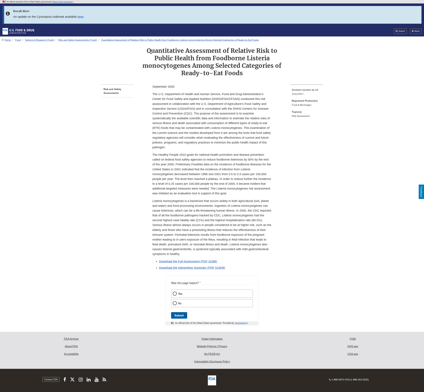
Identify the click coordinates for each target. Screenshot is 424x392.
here (80, 16)
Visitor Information (212, 338)
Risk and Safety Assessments (112, 91)
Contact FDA (51, 379)
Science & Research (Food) (39, 40)
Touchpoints (240, 323)
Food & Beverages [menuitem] (301, 105)
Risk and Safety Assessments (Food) (77, 40)
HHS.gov (352, 346)
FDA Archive (71, 338)
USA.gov (352, 354)
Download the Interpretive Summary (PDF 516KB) (192, 267)
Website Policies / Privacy (212, 346)
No (180, 303)
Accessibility (71, 354)
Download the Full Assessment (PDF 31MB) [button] (188, 261)
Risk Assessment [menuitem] (301, 116)
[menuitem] (306, 92)
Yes (180, 294)
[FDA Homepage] (18, 31)
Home (8, 40)
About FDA (71, 346)
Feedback (421, 192)
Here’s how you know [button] (63, 2)
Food (18, 40)
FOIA (353, 338)
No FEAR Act (212, 354)
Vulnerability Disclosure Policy (212, 361)
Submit (179, 315)
